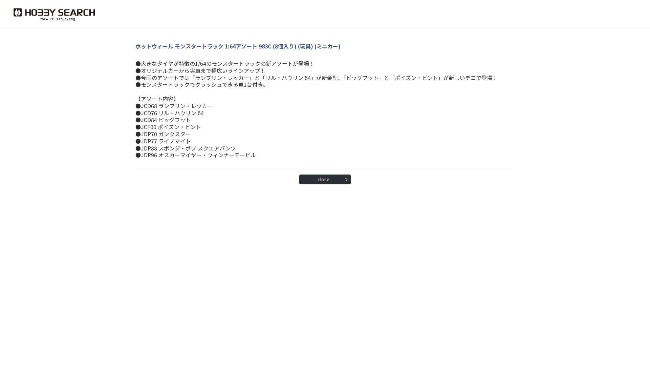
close (323, 179)
